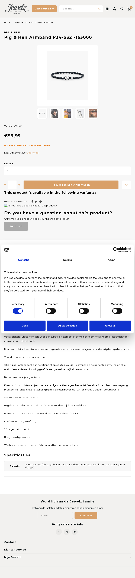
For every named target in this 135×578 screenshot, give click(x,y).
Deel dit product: (16, 202)
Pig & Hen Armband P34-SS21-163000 (33, 22)
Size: (8, 163)
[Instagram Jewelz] (67, 532)
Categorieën (43, 8)
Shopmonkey (85, 573)
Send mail (16, 226)
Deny (25, 325)
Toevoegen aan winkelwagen (71, 184)
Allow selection (67, 325)
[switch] (51, 311)
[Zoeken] (99, 8)
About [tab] (111, 259)
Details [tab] (67, 259)
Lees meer (33, 152)
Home (7, 22)
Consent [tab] (23, 259)
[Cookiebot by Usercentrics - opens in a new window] (115, 249)
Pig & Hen (12, 32)
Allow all (110, 325)
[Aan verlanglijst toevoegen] (126, 185)
